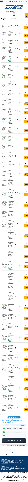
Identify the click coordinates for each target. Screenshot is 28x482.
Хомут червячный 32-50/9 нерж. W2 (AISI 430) (11, 326)
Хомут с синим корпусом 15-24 (10, 84)
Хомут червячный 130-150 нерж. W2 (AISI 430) (11, 233)
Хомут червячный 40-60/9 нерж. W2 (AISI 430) (11, 336)
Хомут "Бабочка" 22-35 (10, 40)
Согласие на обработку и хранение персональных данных (12, 462)
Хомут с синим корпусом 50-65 (10, 146)
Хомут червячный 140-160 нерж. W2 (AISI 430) (11, 243)
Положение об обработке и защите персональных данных (12, 460)
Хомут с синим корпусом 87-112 (10, 172)
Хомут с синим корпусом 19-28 (10, 92)
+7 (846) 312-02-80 (13, 1)
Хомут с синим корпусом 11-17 (10, 57)
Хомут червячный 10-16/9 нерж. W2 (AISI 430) (11, 182)
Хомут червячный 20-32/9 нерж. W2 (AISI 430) (11, 305)
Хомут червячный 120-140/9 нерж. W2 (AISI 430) (11, 223)
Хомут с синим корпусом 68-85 (10, 155)
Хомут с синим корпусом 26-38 (10, 110)
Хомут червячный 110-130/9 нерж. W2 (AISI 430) (11, 202)
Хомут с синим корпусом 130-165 (10, 75)
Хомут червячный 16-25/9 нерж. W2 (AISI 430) (11, 264)
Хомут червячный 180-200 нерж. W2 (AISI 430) (11, 295)
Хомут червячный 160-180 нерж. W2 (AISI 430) (11, 274)
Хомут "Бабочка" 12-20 (10, 25)
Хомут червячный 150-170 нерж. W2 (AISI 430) (11, 254)
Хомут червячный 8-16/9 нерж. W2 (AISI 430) (11, 386)
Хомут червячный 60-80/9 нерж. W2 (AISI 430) (11, 357)
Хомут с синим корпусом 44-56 (10, 137)
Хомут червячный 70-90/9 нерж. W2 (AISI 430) (11, 367)
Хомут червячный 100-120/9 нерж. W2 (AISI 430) (11, 192)
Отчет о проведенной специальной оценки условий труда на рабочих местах (12, 459)
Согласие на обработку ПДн (20, 445)
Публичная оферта (4, 463)
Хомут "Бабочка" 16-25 (10, 33)
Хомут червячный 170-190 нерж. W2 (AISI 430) (11, 285)
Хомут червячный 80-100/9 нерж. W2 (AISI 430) (11, 396)
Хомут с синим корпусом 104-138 (10, 48)
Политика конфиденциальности (8, 445)
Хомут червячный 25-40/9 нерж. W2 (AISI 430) (11, 315)
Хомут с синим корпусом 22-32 (10, 101)
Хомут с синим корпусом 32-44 (10, 119)
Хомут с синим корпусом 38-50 (10, 128)
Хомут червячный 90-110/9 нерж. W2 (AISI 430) (11, 407)
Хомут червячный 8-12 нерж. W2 (11, 377)
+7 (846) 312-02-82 (23, 1)
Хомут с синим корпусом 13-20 (10, 66)
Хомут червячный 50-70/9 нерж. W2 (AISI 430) (11, 346)
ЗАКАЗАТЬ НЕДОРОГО (14, 440)
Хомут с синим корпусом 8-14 (11, 163)
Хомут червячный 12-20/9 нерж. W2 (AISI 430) (11, 212)
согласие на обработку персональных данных (14, 451)
